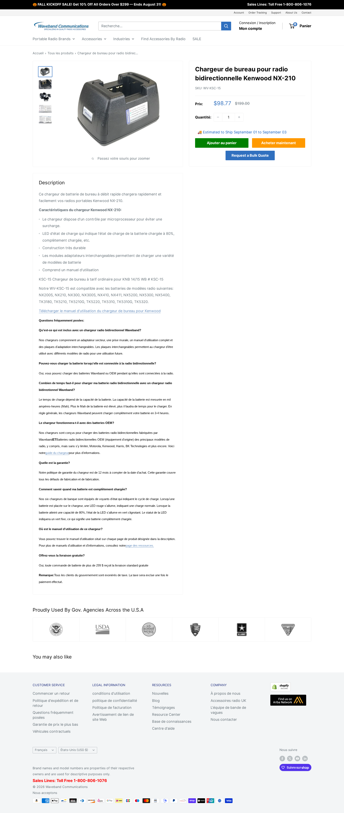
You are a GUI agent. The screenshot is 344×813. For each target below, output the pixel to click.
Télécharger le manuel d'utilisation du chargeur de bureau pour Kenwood (100, 311)
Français (41, 750)
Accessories (92, 39)
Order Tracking (257, 12)
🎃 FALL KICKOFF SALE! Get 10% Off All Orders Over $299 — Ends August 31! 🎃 (99, 4)
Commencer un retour (51, 693)
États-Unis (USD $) (74, 750)
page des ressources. (140, 545)
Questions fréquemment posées (53, 715)
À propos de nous (225, 693)
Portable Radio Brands (51, 39)
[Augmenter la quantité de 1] (239, 117)
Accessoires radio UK (228, 700)
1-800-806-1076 (297, 4)
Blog (156, 700)
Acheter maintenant (278, 143)
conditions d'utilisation (111, 693)
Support (276, 12)
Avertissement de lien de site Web (113, 717)
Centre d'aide (163, 728)
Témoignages (163, 707)
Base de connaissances (171, 721)
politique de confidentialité (114, 700)
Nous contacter (224, 719)
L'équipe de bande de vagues (228, 710)
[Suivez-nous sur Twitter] (290, 758)
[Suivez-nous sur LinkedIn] (305, 758)
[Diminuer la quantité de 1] (218, 117)
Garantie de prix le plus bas (55, 724)
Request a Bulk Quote (250, 155)
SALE (197, 39)
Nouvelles (160, 693)
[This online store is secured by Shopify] (280, 686)
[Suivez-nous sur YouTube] (297, 758)
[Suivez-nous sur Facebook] (282, 758)
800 (81, 780)
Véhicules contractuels (51, 731)
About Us (291, 12)
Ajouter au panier (221, 143)
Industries (121, 39)
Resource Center (166, 714)
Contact (306, 12)
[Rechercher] (226, 26)
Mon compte (250, 28)
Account (239, 12)
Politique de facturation (112, 707)
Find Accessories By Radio (163, 39)
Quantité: (203, 117)
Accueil (38, 53)
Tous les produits (60, 53)
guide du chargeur (57, 453)
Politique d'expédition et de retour (55, 703)
